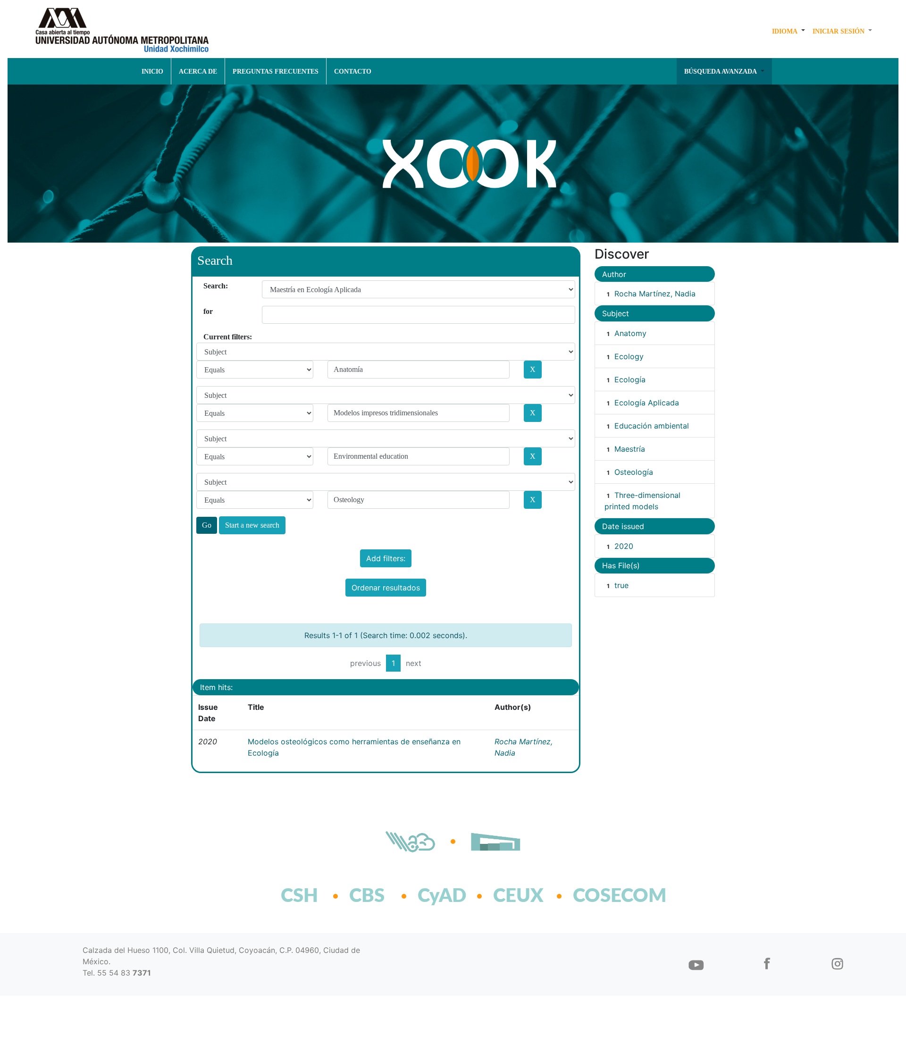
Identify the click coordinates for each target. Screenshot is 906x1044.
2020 (623, 546)
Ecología (630, 379)
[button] (788, 31)
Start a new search (252, 525)
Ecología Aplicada (646, 402)
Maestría (629, 449)
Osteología (633, 472)
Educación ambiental (651, 425)
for (206, 311)
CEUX (518, 896)
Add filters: (385, 558)
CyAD (442, 896)
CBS (367, 896)
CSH (299, 896)
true (621, 585)
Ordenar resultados (386, 587)
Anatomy (630, 333)
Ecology (629, 356)
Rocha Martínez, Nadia (655, 293)
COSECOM (599, 896)
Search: (206, 286)
